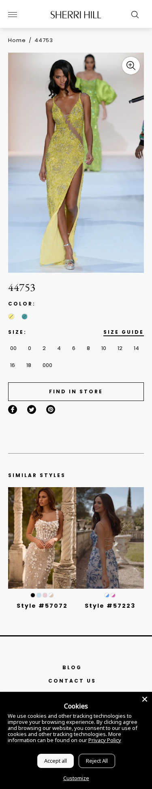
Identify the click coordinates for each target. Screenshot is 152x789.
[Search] (133, 14)
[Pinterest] (50, 409)
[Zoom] (131, 65)
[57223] (110, 538)
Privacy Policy (104, 740)
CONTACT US (72, 680)
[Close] (145, 699)
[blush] (45, 595)
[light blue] (38, 595)
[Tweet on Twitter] (31, 409)
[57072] (42, 538)
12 (120, 348)
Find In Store (76, 391)
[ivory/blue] (107, 595)
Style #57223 (110, 606)
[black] (32, 595)
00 (13, 348)
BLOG (72, 667)
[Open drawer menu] (12, 14)
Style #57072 (42, 606)
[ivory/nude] (51, 595)
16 (12, 365)
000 (47, 365)
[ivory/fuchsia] (113, 595)
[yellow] (11, 317)
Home (17, 40)
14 (136, 348)
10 (103, 348)
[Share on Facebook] (12, 409)
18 (28, 365)
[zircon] (24, 317)
